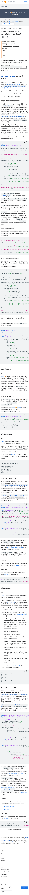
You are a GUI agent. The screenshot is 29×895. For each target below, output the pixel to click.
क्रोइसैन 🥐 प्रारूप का (12, 12)
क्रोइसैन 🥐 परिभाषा (16, 407)
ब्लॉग (2, 853)
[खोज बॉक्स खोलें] (22, 2)
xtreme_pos (23, 792)
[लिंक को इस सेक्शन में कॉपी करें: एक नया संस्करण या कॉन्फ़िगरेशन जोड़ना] (20, 258)
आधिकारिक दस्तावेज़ (21, 614)
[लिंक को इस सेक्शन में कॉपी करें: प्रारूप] (5, 373)
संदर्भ (18, 84)
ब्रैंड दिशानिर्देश (4, 876)
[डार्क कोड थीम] (24, 142)
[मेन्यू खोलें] (2, 2)
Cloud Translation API (14, 21)
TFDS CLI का (7, 574)
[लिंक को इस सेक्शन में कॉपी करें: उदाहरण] (7, 560)
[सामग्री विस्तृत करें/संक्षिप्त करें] (16, 41)
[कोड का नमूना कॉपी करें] (26, 142)
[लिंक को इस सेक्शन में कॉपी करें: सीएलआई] (8, 570)
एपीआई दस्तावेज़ (5, 88)
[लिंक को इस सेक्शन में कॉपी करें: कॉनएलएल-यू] (12, 589)
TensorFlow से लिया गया (6, 879)
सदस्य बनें (24, 888)
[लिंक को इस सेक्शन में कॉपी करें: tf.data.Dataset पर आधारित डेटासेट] (7, 79)
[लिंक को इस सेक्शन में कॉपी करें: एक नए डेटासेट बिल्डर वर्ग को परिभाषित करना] (2, 320)
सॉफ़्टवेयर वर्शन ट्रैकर (5, 869)
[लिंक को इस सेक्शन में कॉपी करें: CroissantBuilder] (15, 396)
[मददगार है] (16, 31)
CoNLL (3, 441)
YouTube (3, 863)
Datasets (4, 6)
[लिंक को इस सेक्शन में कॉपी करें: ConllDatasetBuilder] (18, 478)
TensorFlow (3, 28)
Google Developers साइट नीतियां (7, 841)
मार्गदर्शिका (20, 28)
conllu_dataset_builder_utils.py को (16, 773)
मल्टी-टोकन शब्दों (11, 602)
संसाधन (9, 28)
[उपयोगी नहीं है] (18, 31)
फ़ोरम (2, 855)
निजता (5, 884)
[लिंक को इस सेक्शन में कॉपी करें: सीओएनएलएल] (13, 434)
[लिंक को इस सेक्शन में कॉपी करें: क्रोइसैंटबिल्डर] (12, 369)
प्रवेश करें (25, 1)
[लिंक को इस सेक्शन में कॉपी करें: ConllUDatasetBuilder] (18, 688)
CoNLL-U (3, 595)
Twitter (3, 860)
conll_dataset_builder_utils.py (15, 547)
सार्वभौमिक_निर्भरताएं (9, 806)
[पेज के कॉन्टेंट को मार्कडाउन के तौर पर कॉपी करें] (7, 37)
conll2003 (13, 454)
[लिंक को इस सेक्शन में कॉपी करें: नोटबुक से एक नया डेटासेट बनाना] (20, 101)
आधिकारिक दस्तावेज (16, 666)
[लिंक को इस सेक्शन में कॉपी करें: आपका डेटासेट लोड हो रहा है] (15, 229)
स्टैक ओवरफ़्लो (4, 874)
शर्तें (2, 884)
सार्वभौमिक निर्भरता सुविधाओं (7, 787)
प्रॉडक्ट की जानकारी (5, 872)
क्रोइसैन (2, 376)
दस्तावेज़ (15, 14)
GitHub (2, 858)
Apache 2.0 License (5, 840)
